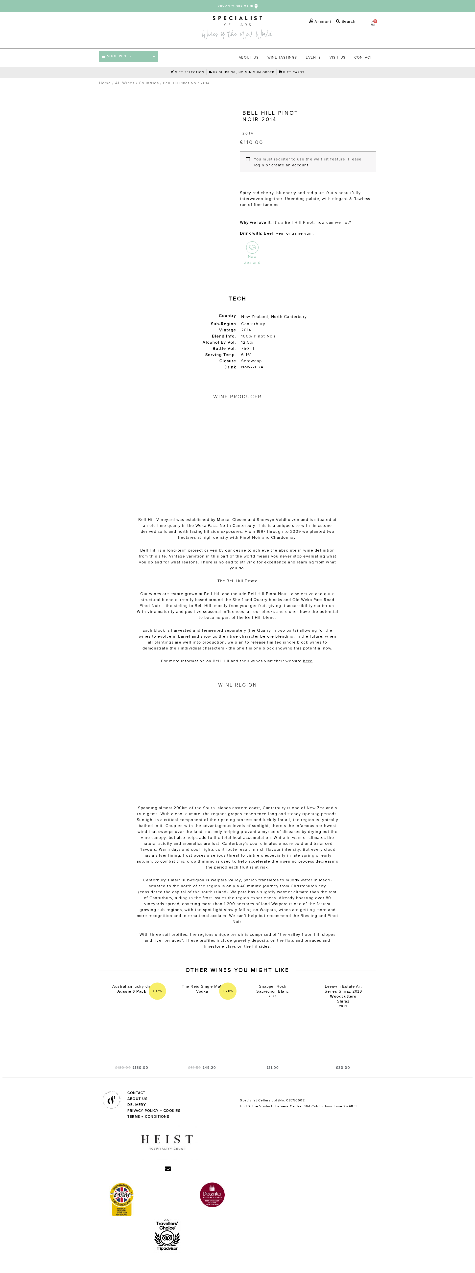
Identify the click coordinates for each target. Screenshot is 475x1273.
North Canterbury (289, 316)
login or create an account (281, 165)
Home (105, 83)
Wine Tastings (282, 57)
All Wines (125, 83)
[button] (345, 21)
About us (249, 57)
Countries (149, 83)
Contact (363, 57)
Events (313, 57)
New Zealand (254, 316)
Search (348, 21)
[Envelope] (168, 1169)
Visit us (338, 57)
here (307, 661)
